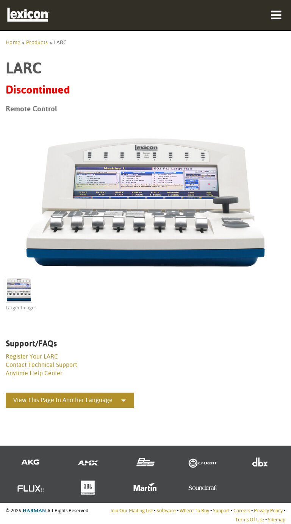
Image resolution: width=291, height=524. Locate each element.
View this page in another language (63, 400)
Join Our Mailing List (131, 510)
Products (37, 42)
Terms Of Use (249, 519)
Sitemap (276, 519)
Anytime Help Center (34, 373)
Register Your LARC (32, 356)
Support (221, 510)
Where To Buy (194, 510)
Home (13, 42)
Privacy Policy (268, 510)
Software (166, 510)
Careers (241, 510)
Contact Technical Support (41, 364)
